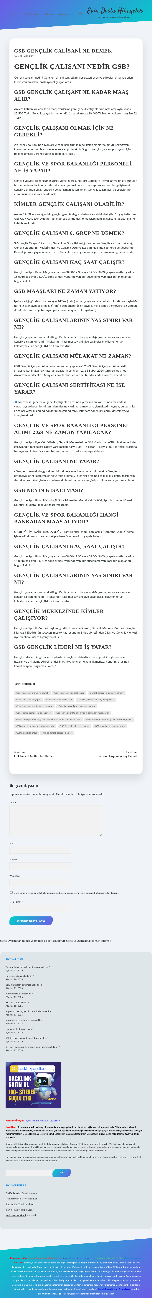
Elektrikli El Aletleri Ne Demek (34, 756)
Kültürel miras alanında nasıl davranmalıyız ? (27, 1038)
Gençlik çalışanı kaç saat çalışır (69, 693)
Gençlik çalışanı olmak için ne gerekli (96, 699)
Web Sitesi (14, 876)
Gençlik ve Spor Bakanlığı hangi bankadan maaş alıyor (82, 713)
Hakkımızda (63, 14)
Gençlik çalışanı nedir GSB (59, 699)
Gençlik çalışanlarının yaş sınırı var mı (77, 706)
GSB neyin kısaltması (26, 733)
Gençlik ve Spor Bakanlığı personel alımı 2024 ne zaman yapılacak (48, 719)
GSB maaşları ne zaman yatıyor (110, 726)
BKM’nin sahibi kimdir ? (17, 1002)
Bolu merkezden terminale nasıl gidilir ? (24, 985)
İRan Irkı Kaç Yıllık (14, 1204)
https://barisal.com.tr (51, 940)
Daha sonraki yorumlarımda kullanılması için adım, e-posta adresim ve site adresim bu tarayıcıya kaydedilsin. (66, 893)
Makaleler (28, 683)
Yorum (12, 802)
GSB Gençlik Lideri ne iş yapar (74, 726)
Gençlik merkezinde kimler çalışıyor (33, 713)
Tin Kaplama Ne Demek (17, 1193)
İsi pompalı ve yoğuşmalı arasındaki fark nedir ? (28, 1011)
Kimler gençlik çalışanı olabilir (57, 733)
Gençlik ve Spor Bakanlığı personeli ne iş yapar (109, 719)
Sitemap (106, 940)
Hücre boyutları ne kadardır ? (20, 976)
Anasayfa (13, 14)
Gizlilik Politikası (31, 14)
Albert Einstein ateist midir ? (19, 994)
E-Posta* (13, 860)
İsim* (11, 843)
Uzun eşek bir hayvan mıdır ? (19, 1029)
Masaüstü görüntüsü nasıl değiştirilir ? (24, 1020)
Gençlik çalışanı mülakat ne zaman (106, 693)
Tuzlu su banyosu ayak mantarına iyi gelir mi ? (28, 967)
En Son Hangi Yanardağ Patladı (117, 756)
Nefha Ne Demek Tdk (16, 1215)
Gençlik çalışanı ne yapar (28, 699)
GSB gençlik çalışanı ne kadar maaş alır (35, 726)
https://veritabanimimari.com (18, 940)
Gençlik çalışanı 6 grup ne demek (32, 693)
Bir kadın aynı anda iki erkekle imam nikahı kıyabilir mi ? (33, 1047)
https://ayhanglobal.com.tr (83, 940)
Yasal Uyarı (48, 14)
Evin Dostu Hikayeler (115, 11)
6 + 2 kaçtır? (16, 902)
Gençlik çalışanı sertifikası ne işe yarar (34, 706)
